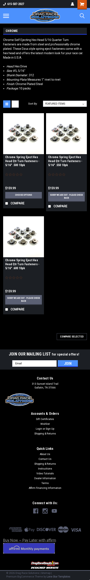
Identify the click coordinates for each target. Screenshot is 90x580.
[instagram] (45, 511)
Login (39, 428)
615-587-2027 (15, 4)
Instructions (45, 468)
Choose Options (23, 195)
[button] (45, 565)
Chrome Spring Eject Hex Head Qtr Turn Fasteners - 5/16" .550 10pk (65, 161)
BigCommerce (25, 576)
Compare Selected (72, 336)
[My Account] (72, 4)
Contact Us (45, 459)
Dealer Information (45, 478)
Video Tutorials (45, 473)
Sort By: (32, 103)
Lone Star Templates (58, 576)
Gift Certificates (45, 419)
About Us (45, 454)
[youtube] (54, 511)
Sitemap (45, 573)
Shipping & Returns (45, 433)
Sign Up (50, 428)
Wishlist (45, 424)
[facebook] (35, 511)
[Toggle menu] (6, 16)
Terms (45, 483)
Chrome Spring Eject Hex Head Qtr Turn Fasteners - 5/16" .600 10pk (22, 264)
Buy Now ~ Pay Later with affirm (29, 540)
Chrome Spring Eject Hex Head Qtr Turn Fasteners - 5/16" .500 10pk (22, 161)
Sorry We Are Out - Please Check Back (66, 196)
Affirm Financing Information (45, 488)
